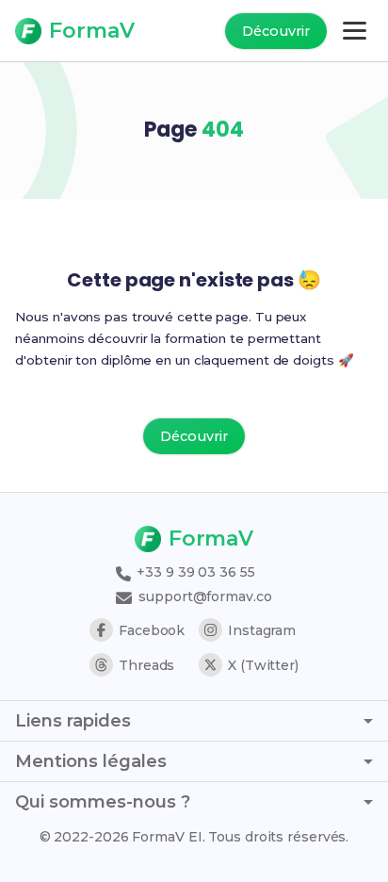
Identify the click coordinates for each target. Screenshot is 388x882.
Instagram (262, 630)
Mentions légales (91, 761)
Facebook (152, 630)
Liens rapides (73, 720)
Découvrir (275, 31)
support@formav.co (203, 596)
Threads (146, 665)
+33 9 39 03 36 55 (193, 572)
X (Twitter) (263, 665)
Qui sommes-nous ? (102, 802)
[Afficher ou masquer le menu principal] (354, 30)
